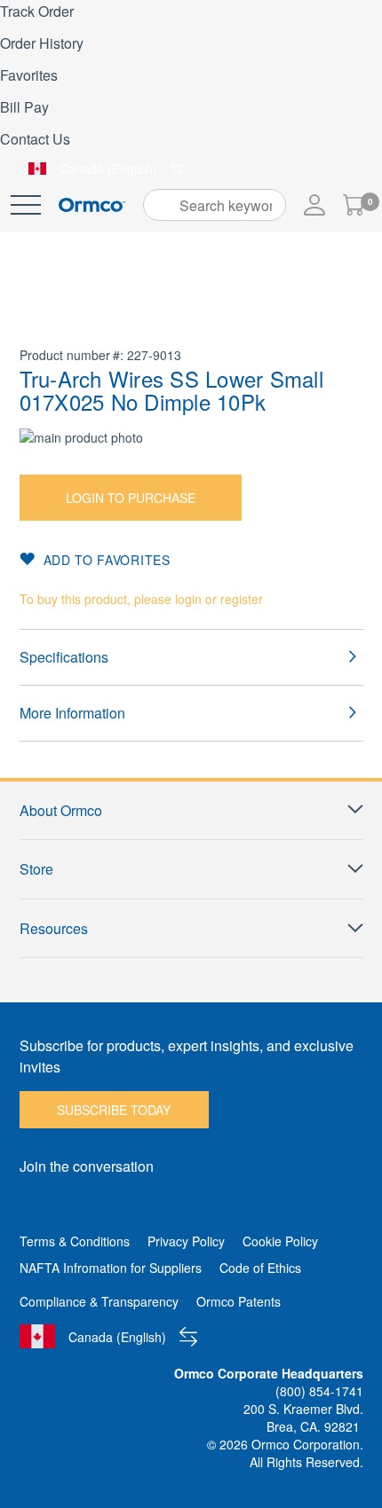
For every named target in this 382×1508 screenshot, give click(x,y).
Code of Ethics (260, 1267)
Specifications (64, 657)
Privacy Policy (186, 1241)
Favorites (29, 75)
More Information (72, 713)
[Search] (162, 205)
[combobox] (214, 205)
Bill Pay (24, 107)
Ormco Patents (238, 1301)
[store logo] (92, 205)
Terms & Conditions (75, 1241)
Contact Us (35, 139)
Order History (42, 43)
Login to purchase (130, 498)
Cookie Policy (280, 1241)
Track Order (37, 11)
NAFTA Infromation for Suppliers (111, 1267)
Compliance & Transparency (99, 1301)
